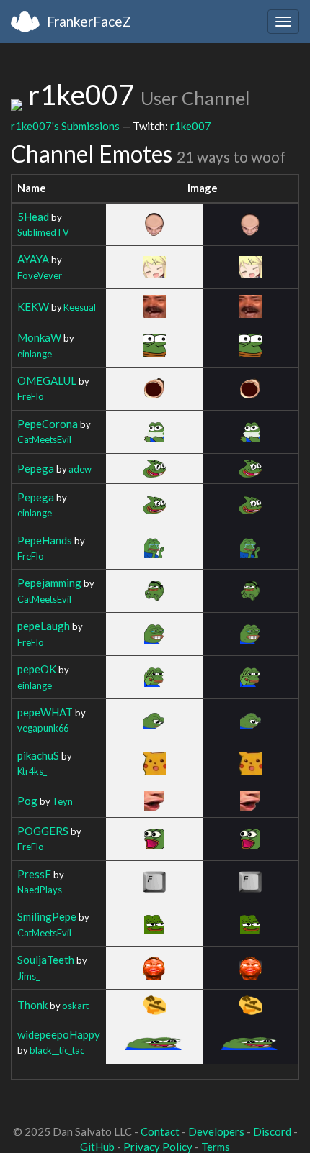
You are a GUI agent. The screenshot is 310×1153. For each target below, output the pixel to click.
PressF (34, 873)
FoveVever (39, 275)
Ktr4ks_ (32, 771)
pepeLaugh (43, 625)
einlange (34, 354)
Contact (160, 1131)
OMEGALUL (46, 380)
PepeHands (44, 540)
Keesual (79, 307)
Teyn (62, 801)
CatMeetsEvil (44, 439)
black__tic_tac (57, 1050)
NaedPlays (39, 889)
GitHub (97, 1146)
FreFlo (30, 396)
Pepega (35, 468)
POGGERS (42, 830)
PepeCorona (47, 423)
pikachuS (38, 755)
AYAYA (33, 258)
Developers (216, 1131)
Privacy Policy (157, 1146)
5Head (33, 216)
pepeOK (36, 668)
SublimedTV (43, 232)
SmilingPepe (46, 916)
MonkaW (39, 337)
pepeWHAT (45, 712)
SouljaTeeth (45, 959)
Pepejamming (49, 582)
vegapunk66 (42, 728)
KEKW (33, 306)
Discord (272, 1131)
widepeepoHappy (58, 1034)
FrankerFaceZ (89, 21)
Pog (27, 800)
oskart (75, 1005)
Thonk (32, 1004)
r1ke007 (190, 125)
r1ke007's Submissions (65, 125)
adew (80, 469)
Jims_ (28, 976)
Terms (215, 1146)
